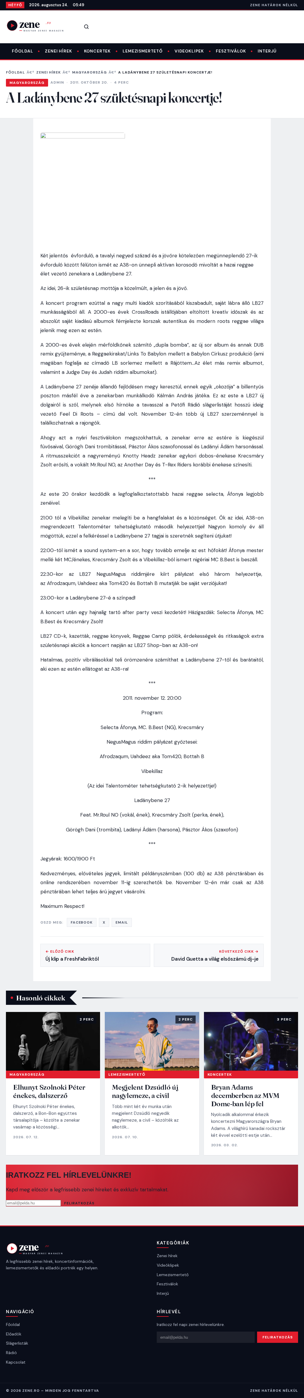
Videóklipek (168, 1265)
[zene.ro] (39, 25)
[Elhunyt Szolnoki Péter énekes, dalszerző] (53, 1041)
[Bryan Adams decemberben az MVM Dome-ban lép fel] (251, 1041)
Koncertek (97, 51)
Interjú (267, 51)
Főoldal (22, 51)
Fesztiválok (231, 51)
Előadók (13, 1334)
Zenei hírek (58, 51)
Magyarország (89, 72)
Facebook (82, 922)
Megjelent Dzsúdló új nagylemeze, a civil (145, 1091)
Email (121, 922)
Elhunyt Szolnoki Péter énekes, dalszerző (49, 1091)
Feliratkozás (79, 1203)
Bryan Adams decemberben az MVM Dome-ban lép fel (245, 1095)
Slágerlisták (17, 1343)
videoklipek (189, 51)
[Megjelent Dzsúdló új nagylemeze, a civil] (152, 1041)
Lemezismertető (143, 51)
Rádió (11, 1352)
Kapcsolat (16, 1362)
